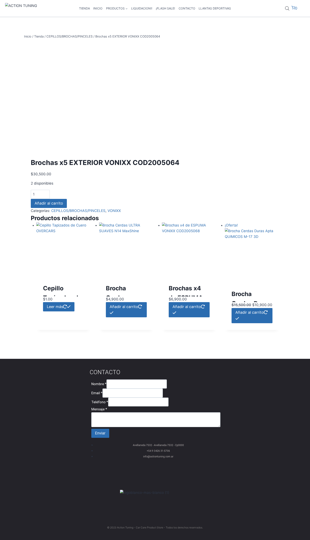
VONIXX (114, 211)
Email (96, 393)
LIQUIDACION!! (141, 8)
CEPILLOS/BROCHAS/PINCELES (78, 211)
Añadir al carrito (49, 203)
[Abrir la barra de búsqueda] (287, 8)
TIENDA (84, 8)
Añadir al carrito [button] (124, 306)
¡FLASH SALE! (165, 8)
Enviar (100, 433)
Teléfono (99, 402)
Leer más (55, 306)
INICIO (97, 8)
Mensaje (99, 409)
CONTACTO (187, 8)
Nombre (98, 384)
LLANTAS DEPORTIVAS (215, 8)
